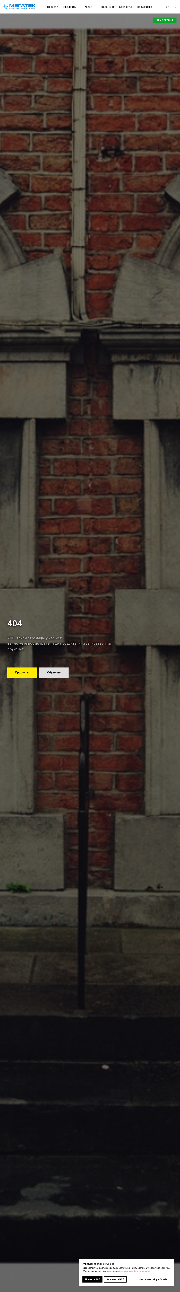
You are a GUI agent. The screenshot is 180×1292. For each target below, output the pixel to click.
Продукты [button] (70, 6)
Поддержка (144, 6)
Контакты (125, 6)
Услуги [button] (89, 6)
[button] (164, 20)
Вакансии (107, 6)
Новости (52, 6)
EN (167, 6)
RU (174, 6)
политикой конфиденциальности (135, 1271)
